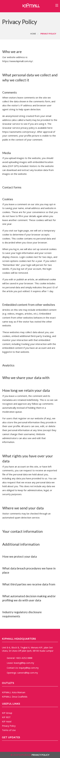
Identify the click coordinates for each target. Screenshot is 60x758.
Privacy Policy (9, 725)
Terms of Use (9, 730)
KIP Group (7, 712)
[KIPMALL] (31, 5)
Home (33, 33)
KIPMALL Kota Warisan (13, 692)
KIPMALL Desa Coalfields (14, 696)
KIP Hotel (6, 721)
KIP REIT (6, 717)
